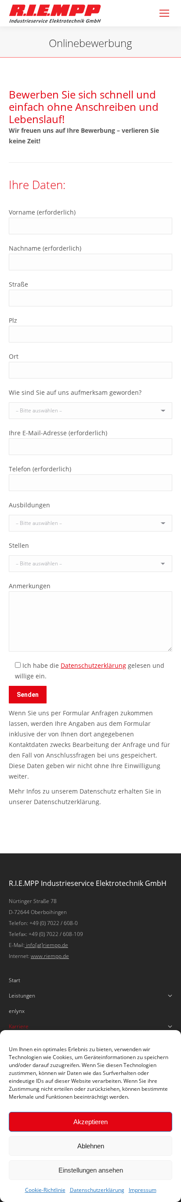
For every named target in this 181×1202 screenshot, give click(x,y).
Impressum (142, 1190)
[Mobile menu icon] (164, 13)
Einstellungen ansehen (90, 1170)
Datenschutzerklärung (97, 1190)
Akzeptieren (90, 1122)
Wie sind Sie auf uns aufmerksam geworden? (75, 392)
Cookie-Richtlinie (45, 1190)
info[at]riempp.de (46, 945)
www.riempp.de (50, 956)
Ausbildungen (29, 505)
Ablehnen (90, 1146)
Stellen (19, 545)
